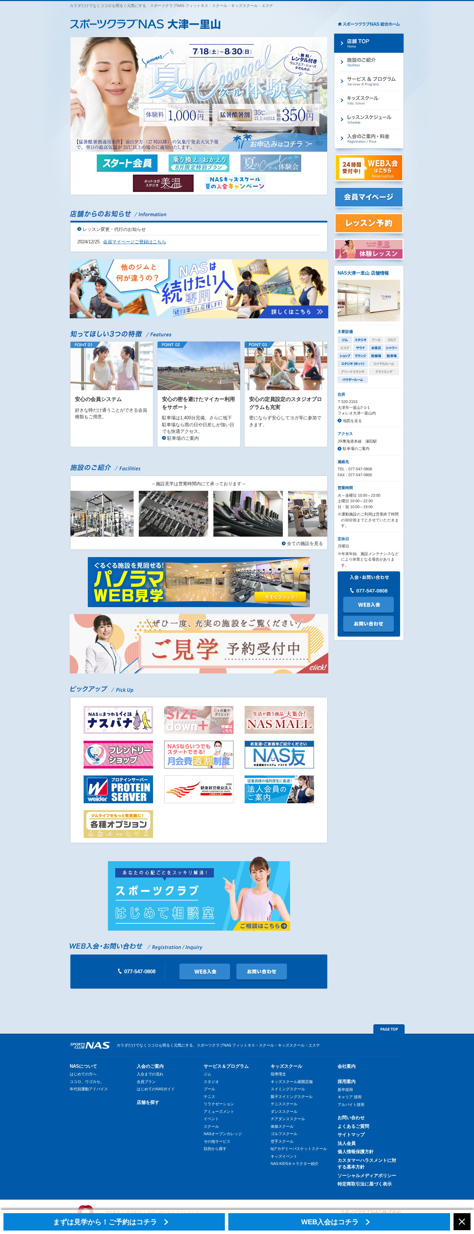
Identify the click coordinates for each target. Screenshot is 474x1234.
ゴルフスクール (284, 1134)
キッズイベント (284, 1156)
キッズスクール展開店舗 (292, 1082)
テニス (209, 1096)
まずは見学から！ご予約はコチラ (105, 1222)
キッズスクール (286, 1066)
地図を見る (352, 421)
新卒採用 (345, 1090)
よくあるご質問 (353, 1126)
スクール (211, 1126)
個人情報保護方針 (356, 1151)
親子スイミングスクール (292, 1096)
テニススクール (284, 1104)
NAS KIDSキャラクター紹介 (295, 1163)
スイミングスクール (288, 1089)
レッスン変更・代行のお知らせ (114, 229)
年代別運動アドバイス (89, 1089)
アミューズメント (219, 1111)
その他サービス (217, 1141)
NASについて (83, 1066)
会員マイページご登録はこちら (134, 241)
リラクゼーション (219, 1104)
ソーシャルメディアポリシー (367, 1175)
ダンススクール (284, 1111)
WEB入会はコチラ (330, 1222)
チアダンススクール (288, 1119)
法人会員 (347, 1143)
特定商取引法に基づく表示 (365, 1183)
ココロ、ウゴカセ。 (87, 1082)
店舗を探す (148, 1102)
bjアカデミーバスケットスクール (299, 1149)
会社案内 (347, 1066)
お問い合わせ (351, 1117)
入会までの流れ (150, 1074)
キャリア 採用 (350, 1097)
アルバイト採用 (351, 1104)
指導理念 (278, 1074)
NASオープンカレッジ (223, 1134)
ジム (207, 1074)
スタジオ (211, 1082)
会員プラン (146, 1082)
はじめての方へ (83, 1074)
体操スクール (282, 1126)
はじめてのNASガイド (156, 1089)
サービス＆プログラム (226, 1066)
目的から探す (215, 1149)
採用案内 (347, 1081)
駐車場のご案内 (183, 438)
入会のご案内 (150, 1066)
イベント (211, 1119)
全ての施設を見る (305, 543)
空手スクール (282, 1141)
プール (209, 1089)
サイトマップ (351, 1134)
